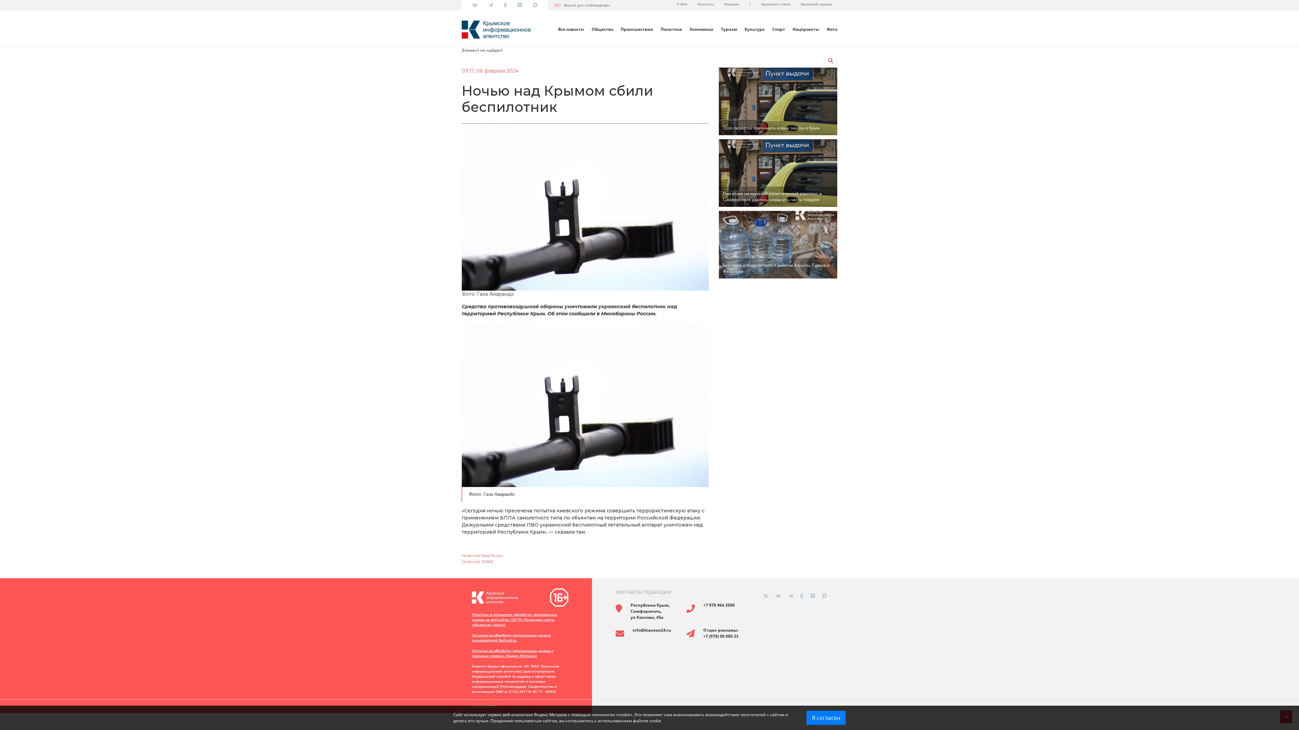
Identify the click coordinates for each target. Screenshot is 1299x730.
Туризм (729, 29)
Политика (671, 29)
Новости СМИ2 (477, 561)
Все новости (571, 29)
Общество (602, 29)
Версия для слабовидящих (587, 5)
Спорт (778, 29)
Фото (832, 29)
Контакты (706, 4)
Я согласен (826, 718)
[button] (830, 61)
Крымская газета (776, 4)
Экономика (701, 29)
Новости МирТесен (482, 555)
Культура (755, 29)
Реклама (731, 4)
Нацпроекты (806, 29)
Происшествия (637, 29)
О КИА (682, 4)
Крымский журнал (816, 4)
